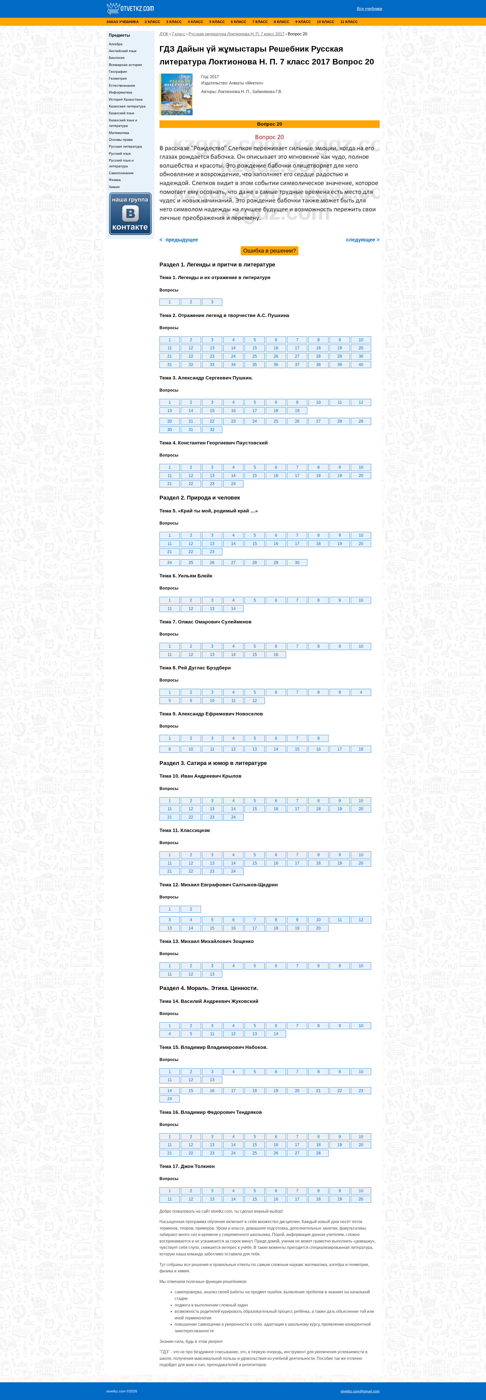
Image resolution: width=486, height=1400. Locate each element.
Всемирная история (125, 65)
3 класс (174, 22)
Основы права (121, 140)
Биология (117, 58)
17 (297, 348)
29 (339, 356)
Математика (119, 133)
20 (361, 348)
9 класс (303, 22)
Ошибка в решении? (269, 250)
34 (233, 365)
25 (254, 356)
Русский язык (120, 153)
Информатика (120, 92)
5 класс (217, 22)
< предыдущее (178, 239)
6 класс (238, 22)
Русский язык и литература (121, 163)
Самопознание (121, 173)
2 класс (152, 22)
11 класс (349, 22)
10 (361, 340)
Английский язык (122, 51)
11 (170, 348)
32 (191, 365)
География (118, 72)
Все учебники (369, 9)
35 (254, 365)
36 (276, 365)
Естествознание (122, 85)
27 (297, 356)
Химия (114, 187)
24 (233, 356)
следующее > (362, 239)
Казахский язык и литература (123, 123)
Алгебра (116, 44)
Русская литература (125, 146)
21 (169, 356)
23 (212, 356)
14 (233, 348)
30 (361, 356)
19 (339, 348)
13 (212, 348)
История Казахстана (126, 99)
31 (169, 365)
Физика (115, 180)
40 (361, 365)
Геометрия (118, 78)
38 (318, 365)
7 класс (260, 22)
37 (297, 365)
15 (254, 348)
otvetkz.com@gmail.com (360, 1391)
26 (276, 356)
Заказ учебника (122, 22)
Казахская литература (127, 106)
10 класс (325, 22)
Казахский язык (121, 113)
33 (212, 365)
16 (276, 348)
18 (318, 348)
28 (318, 356)
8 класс (281, 22)
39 (339, 365)
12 (191, 348)
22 (191, 356)
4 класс (195, 22)
